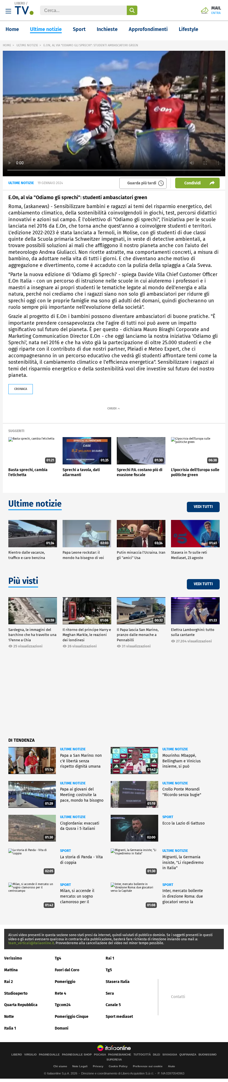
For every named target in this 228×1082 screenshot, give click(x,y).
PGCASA (100, 1054)
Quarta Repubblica (21, 1005)
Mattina (11, 970)
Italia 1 (10, 1028)
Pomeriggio (65, 981)
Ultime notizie (46, 29)
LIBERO (19, 3)
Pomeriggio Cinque (71, 1016)
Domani (61, 1028)
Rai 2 (8, 981)
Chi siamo (60, 1066)
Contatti (178, 997)
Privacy (98, 1066)
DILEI (156, 1054)
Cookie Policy (118, 1066)
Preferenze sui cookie (148, 1066)
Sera (110, 993)
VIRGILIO (30, 1054)
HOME (7, 45)
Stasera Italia (118, 981)
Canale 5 (113, 1005)
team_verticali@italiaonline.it (31, 943)
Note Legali (80, 1066)
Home (12, 29)
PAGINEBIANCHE (119, 1054)
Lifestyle (188, 29)
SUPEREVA (114, 1059)
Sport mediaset (119, 1016)
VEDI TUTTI (203, 506)
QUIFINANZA (187, 1054)
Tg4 (58, 958)
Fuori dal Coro (67, 970)
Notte (9, 1016)
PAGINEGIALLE (49, 1054)
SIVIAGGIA (169, 1054)
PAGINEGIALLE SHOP (77, 1054)
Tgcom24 (63, 1005)
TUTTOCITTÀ (142, 1054)
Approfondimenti (148, 29)
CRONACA (20, 389)
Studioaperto (16, 993)
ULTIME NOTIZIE (27, 45)
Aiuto (171, 1066)
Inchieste (107, 29)
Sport (79, 29)
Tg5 (109, 970)
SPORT (167, 817)
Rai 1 (110, 958)
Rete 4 (60, 993)
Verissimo (13, 958)
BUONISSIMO (208, 1054)
